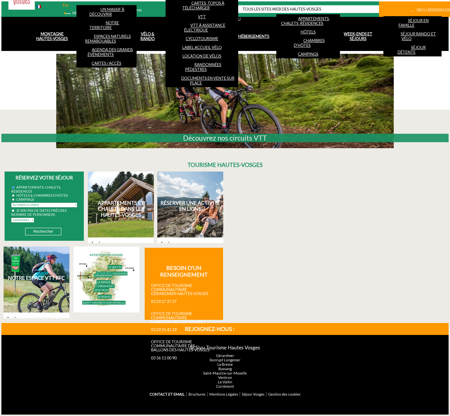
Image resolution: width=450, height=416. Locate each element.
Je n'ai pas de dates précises (41, 210)
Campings (25, 199)
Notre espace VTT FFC (36, 278)
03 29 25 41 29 (164, 329)
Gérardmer (103, 275)
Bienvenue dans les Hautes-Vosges (225, 138)
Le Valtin (115, 267)
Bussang (104, 296)
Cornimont (105, 286)
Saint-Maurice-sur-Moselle (104, 302)
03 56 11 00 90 (164, 357)
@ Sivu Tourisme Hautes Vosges (225, 347)
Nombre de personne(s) (33, 214)
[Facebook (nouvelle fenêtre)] (248, 329)
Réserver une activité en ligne (190, 206)
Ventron (101, 290)
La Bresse (104, 282)
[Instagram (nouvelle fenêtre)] (259, 329)
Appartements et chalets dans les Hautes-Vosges (121, 209)
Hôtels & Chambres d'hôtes (42, 195)
